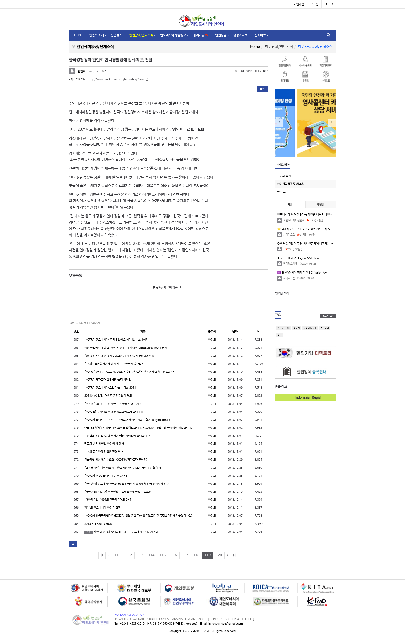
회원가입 (299, 4)
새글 (290, 204)
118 (196, 555)
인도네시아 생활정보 (173, 35)
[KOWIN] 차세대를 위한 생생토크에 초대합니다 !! (113, 412)
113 (140, 555)
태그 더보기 (328, 316)
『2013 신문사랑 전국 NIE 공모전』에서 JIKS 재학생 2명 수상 (119, 356)
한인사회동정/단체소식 (290, 184)
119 (207, 555)
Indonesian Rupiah (307, 397)
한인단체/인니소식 (141, 35)
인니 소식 (282, 192)
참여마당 (199, 35)
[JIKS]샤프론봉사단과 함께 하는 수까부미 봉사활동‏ (114, 364)
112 (129, 555)
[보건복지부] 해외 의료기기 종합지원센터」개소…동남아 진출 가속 (122, 468)
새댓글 (321, 204)
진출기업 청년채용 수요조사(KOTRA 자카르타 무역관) (115, 459)
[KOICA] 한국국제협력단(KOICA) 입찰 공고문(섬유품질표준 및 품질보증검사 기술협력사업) (138, 515)
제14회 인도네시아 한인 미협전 (102, 508)
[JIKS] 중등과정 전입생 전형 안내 (103, 451)
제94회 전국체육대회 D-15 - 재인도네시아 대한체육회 (122, 532)
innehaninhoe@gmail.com (225, 624)
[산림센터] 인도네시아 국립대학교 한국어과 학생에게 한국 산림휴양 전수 (126, 484)
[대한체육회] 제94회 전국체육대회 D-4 (107, 500)
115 (162, 555)
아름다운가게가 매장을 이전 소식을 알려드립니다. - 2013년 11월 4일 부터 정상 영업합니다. (138, 428)
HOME (77, 35)
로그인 (315, 4)
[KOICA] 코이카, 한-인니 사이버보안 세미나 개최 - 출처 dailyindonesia (127, 420)
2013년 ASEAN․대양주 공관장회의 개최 (108, 395)
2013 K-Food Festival (98, 524)
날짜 (235, 331)
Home (255, 47)
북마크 (329, 4)
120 (219, 555)
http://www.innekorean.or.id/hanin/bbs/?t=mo (117, 79)
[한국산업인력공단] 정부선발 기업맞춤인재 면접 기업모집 (117, 492)
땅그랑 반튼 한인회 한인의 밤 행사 (104, 444)
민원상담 (220, 35)
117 (185, 555)
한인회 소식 (284, 176)
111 (117, 555)
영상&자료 (240, 35)
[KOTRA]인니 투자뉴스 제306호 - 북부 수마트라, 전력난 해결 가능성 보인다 (129, 372)
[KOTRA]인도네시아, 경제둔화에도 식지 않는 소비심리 (116, 339)
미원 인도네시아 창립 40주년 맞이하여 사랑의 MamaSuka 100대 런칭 (125, 348)
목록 (262, 89)
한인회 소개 (96, 35)
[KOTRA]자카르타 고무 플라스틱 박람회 (107, 380)
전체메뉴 (260, 35)
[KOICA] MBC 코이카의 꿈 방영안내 (106, 476)
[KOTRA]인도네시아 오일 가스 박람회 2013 (110, 388)
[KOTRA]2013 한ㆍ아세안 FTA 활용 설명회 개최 (113, 404)
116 (174, 555)
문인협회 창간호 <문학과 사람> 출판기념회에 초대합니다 (117, 436)
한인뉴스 (116, 35)
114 (151, 555)
